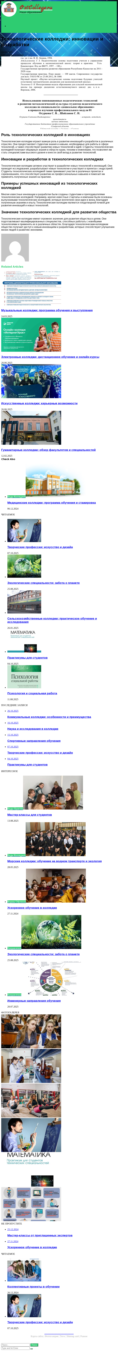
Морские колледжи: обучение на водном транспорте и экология (54, 861)
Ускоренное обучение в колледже (32, 907)
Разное (83, 1336)
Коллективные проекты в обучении (33, 1286)
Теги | (63, 1336)
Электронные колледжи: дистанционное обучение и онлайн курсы (50, 356)
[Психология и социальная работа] (62, 677)
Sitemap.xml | (73, 1336)
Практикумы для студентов (27, 657)
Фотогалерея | (52, 1336)
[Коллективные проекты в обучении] (62, 1270)
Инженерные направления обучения (34, 1000)
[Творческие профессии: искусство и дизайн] (62, 531)
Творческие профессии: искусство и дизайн (40, 547)
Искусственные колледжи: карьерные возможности (39, 403)
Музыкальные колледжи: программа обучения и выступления (47, 310)
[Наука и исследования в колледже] (59, 1066)
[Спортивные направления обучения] (59, 1101)
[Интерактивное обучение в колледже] (59, 1204)
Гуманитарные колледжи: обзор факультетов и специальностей (48, 450)
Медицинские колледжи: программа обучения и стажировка (51, 502)
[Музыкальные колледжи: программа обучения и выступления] (59, 288)
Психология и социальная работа (32, 693)
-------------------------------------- (59, 1333)
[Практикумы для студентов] (62, 641)
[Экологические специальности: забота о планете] (62, 566)
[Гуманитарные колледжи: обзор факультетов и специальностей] (59, 428)
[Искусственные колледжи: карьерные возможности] (59, 381)
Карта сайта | (38, 1336)
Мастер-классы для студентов (29, 814)
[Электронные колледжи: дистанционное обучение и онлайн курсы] (59, 335)
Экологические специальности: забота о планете (43, 582)
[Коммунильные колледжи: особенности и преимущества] (59, 1031)
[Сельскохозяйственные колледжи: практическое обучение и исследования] (62, 602)
